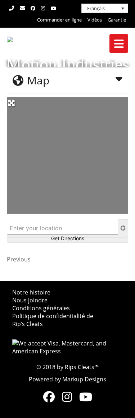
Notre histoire (31, 292)
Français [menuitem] (96, 8)
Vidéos (94, 20)
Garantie (117, 20)
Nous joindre (30, 300)
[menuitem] (104, 8)
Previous (19, 259)
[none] (104, 8)
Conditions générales (41, 308)
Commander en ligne (59, 20)
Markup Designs (84, 379)
